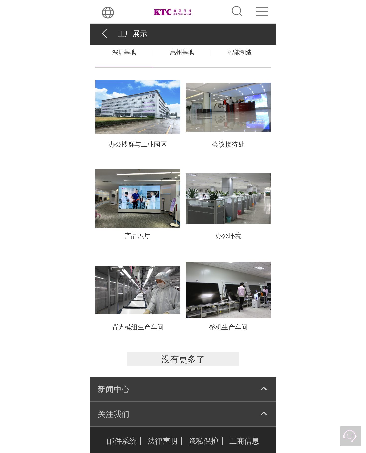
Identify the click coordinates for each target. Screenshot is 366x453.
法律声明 (163, 441)
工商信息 (244, 441)
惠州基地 (182, 52)
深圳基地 (124, 52)
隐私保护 (203, 441)
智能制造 (240, 52)
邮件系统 (122, 441)
